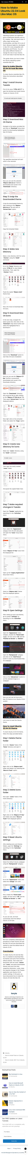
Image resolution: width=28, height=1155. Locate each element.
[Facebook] (12, 1006)
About (9, 1148)
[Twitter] (15, 1006)
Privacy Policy (17, 1148)
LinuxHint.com (22, 1152)
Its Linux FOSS (7, 2)
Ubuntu (7, 1053)
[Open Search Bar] (22, 2)
